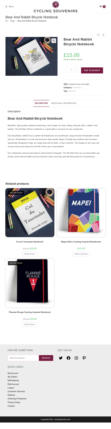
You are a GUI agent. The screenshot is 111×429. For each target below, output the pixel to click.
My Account (13, 373)
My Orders (12, 377)
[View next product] (103, 35)
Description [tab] (41, 103)
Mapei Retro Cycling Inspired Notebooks (81, 242)
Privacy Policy (14, 402)
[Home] (6, 21)
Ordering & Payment (17, 398)
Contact (11, 406)
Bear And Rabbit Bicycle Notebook (31, 21)
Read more (30, 254)
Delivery (11, 395)
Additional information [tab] (63, 103)
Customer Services (16, 391)
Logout (11, 388)
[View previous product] (98, 35)
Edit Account (13, 384)
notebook (72, 91)
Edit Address (13, 380)
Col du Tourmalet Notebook (29, 242)
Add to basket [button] (81, 254)
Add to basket (92, 70)
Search (46, 358)
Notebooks (77, 87)
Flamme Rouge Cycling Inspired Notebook (30, 312)
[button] (53, 40)
